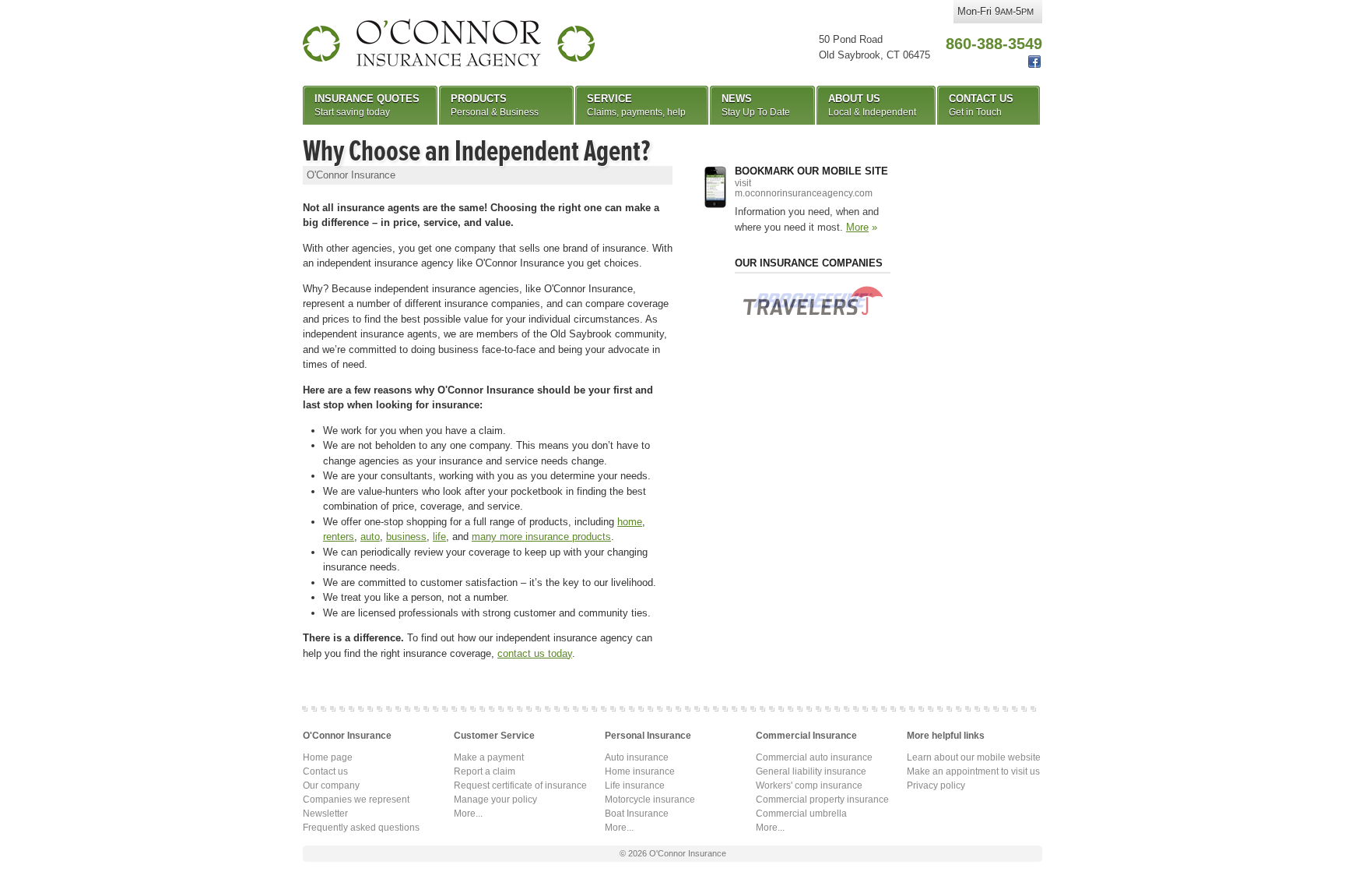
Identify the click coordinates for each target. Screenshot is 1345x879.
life (439, 536)
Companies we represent (356, 799)
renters (338, 536)
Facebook (1034, 62)
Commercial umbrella (801, 813)
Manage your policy (495, 799)
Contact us (325, 771)
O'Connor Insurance (449, 43)
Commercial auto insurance (814, 757)
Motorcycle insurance (650, 799)
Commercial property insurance (822, 799)
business (406, 536)
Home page (328, 757)
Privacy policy (936, 785)
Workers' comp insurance (809, 785)
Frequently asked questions (361, 827)
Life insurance (635, 785)
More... (468, 813)
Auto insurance (637, 757)
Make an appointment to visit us (973, 771)
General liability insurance (811, 771)
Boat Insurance (637, 813)
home (629, 522)
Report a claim (484, 771)
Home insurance (640, 771)
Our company (331, 785)
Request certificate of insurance (520, 785)
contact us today (534, 653)
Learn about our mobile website (974, 757)
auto (370, 536)
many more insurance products (541, 536)
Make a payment (489, 757)
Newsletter (325, 813)
